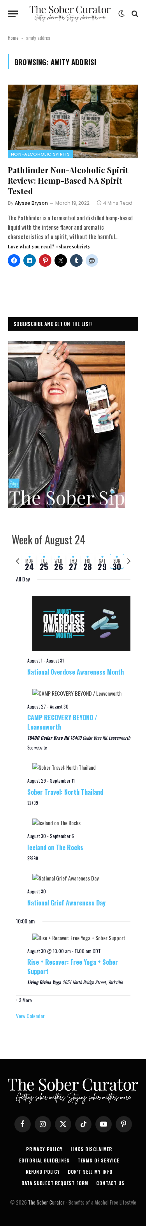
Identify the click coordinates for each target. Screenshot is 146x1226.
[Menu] (13, 14)
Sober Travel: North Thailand (65, 792)
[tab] (29, 561)
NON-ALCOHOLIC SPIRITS (40, 154)
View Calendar (30, 1016)
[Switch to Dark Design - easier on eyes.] (121, 13)
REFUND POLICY (43, 1171)
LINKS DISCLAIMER (91, 1149)
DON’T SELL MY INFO (90, 1171)
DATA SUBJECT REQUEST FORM (54, 1183)
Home (13, 37)
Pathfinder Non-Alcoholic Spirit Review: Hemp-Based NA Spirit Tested (68, 180)
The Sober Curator (46, 1202)
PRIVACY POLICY (44, 1149)
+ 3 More (24, 1000)
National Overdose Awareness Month (75, 672)
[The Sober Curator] (70, 13)
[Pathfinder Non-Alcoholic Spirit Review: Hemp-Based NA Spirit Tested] (73, 121)
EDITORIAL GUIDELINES (44, 1160)
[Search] (134, 14)
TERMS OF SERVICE (98, 1160)
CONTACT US (110, 1183)
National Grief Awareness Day (66, 902)
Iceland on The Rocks (55, 847)
